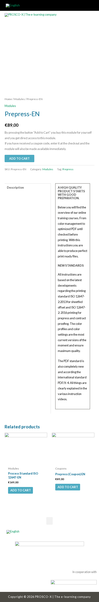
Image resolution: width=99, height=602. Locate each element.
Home (8, 99)
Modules (19, 99)
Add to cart (20, 490)
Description (15, 187)
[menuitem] (12, 6)
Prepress (67, 169)
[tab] (28, 187)
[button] (49, 521)
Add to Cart (19, 158)
